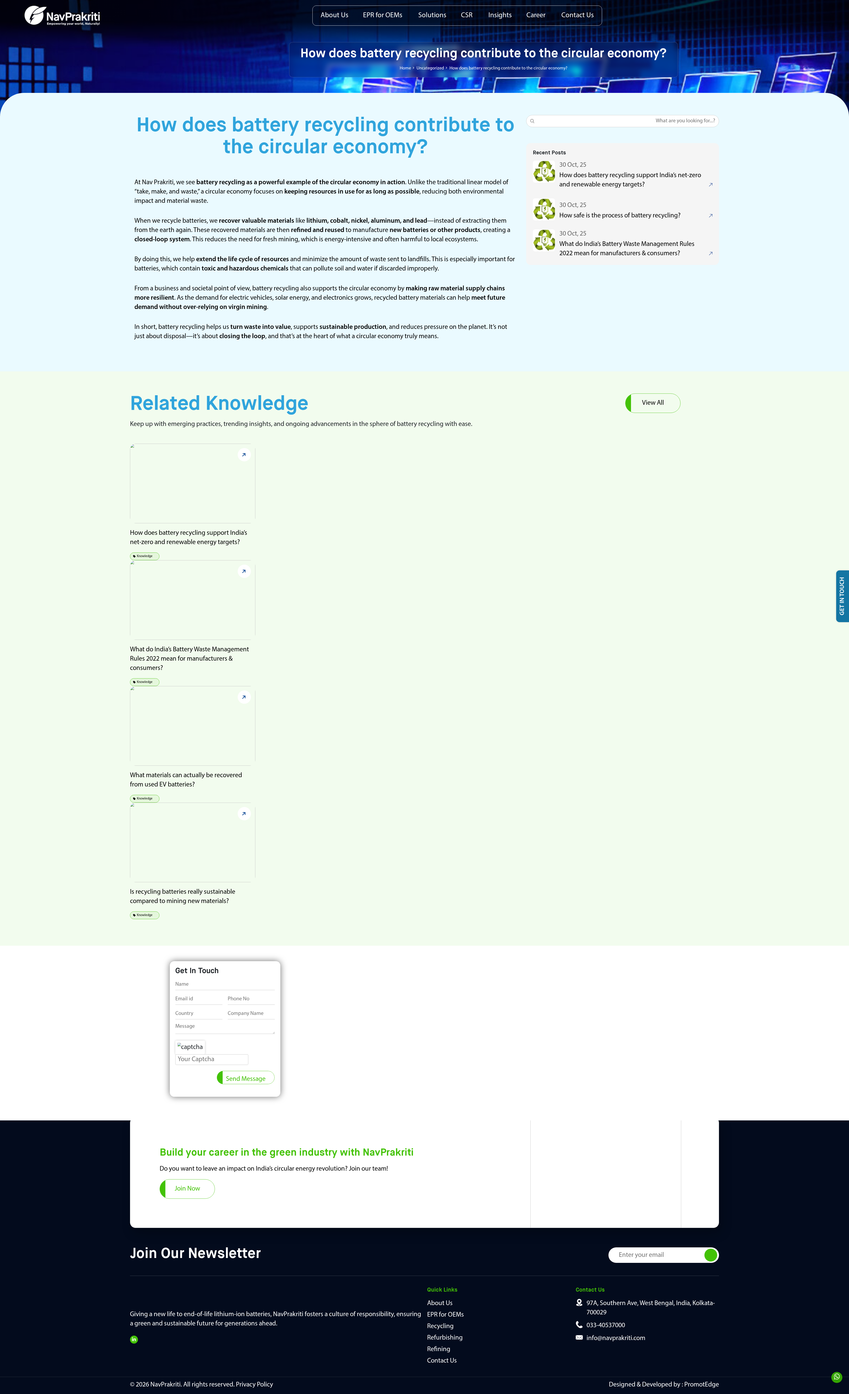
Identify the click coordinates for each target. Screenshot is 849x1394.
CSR (466, 15)
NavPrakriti (165, 1384)
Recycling (440, 1326)
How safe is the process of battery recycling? (620, 215)
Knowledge (145, 556)
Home (405, 68)
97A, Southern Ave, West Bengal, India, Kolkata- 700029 (651, 1308)
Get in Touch (842, 596)
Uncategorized (430, 68)
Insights (500, 15)
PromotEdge (701, 1384)
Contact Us (577, 15)
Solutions (432, 15)
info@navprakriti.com (616, 1338)
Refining (438, 1349)
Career (535, 15)
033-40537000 (606, 1325)
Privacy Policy (254, 1384)
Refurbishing (445, 1338)
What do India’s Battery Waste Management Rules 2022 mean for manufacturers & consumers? (189, 659)
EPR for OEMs (382, 15)
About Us (334, 15)
